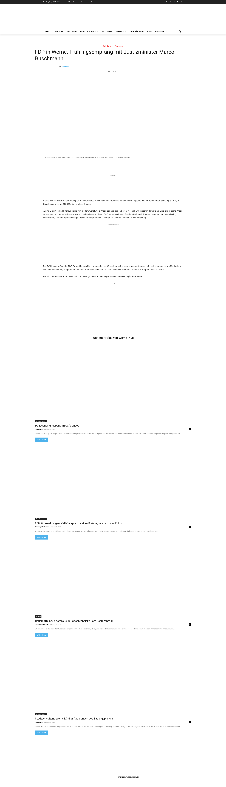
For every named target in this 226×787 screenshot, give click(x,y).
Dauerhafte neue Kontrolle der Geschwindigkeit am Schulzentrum (74, 620)
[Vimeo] (177, 1)
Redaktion (65, 66)
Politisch (107, 46)
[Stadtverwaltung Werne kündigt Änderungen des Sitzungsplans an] (113, 676)
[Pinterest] (73, 164)
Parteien (119, 46)
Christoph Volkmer (42, 527)
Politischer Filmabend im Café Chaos (57, 425)
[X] (174, 1)
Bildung (38, 616)
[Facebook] (166, 1)
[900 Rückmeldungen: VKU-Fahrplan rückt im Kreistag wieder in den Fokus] (113, 481)
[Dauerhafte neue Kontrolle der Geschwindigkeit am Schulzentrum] (113, 579)
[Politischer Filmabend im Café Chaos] (113, 383)
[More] (86, 164)
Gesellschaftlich (41, 421)
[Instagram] (170, 1)
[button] (180, 31)
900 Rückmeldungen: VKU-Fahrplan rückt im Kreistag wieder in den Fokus (79, 523)
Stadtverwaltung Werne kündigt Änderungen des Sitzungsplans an (74, 718)
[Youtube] (181, 1)
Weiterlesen (41, 440)
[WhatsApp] (79, 164)
